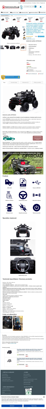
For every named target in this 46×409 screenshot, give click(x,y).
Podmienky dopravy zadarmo (7, 380)
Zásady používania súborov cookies (30, 379)
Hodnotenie (25, 82)
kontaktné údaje (13, 343)
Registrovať (43, 2)
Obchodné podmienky (27, 2)
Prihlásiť (19, 2)
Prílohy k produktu (37, 82)
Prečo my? (26, 377)
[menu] (5, 16)
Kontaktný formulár (27, 375)
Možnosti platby (5, 375)
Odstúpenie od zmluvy (6, 390)
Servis (38, 2)
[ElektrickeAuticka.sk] (12, 7)
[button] (1, 47)
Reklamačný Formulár (6, 393)
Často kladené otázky (6, 379)
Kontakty (34, 2)
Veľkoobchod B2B (27, 382)
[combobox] (30, 6)
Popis (4, 82)
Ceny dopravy (4, 374)
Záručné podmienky (6, 388)
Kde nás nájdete (27, 374)
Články (3, 392)
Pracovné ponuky (27, 384)
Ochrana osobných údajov (29, 380)
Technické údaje (14, 82)
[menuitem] (5, 12)
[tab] (4, 82)
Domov (12, 15)
